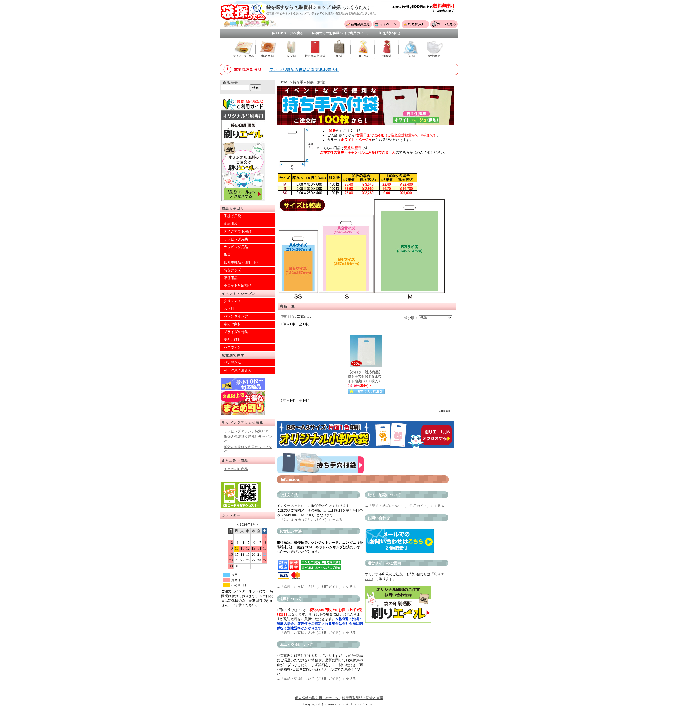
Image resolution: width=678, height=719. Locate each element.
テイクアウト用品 (237, 231)
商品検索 (230, 83)
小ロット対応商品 (237, 285)
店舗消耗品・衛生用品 (241, 262)
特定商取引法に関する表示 (362, 698)
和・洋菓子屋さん (237, 370)
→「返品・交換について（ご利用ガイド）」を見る (316, 679)
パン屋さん (232, 363)
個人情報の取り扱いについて (317, 698)
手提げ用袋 (232, 216)
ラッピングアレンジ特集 (243, 423)
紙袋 (227, 255)
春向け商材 (232, 324)
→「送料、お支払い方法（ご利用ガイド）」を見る (316, 587)
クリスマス (232, 301)
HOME (284, 82)
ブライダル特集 (236, 332)
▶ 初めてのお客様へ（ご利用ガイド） (341, 33)
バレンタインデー (237, 316)
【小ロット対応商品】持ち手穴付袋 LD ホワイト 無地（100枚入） (365, 376)
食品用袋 (231, 224)
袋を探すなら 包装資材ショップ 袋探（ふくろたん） (319, 7)
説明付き (288, 317)
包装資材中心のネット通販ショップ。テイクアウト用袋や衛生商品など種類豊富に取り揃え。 (322, 13)
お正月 (229, 309)
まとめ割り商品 (235, 460)
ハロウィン (232, 347)
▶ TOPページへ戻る (288, 33)
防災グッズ (232, 270)
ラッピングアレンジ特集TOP (246, 431)
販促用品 (231, 278)
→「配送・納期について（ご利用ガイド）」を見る (404, 506)
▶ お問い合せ (389, 33)
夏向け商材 (232, 339)
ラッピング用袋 (236, 239)
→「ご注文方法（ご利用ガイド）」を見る (309, 520)
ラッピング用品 (236, 247)
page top (444, 410)
